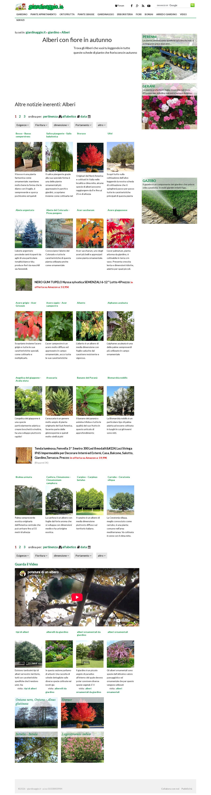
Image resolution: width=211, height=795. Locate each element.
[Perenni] (169, 56)
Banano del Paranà (87, 377)
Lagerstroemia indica (76, 734)
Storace (81, 133)
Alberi (65, 32)
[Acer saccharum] (91, 233)
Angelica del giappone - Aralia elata (28, 379)
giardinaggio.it (36, 32)
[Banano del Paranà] (91, 400)
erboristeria (125, 14)
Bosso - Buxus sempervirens (23, 135)
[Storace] (82, 712)
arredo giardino (166, 14)
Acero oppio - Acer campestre (56, 304)
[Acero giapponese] (121, 233)
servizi (20, 20)
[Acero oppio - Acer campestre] (60, 326)
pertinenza (50, 116)
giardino (21, 14)
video (183, 14)
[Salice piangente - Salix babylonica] (60, 156)
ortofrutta (67, 14)
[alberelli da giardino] (59, 654)
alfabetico (69, 116)
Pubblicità (186, 788)
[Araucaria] (60, 400)
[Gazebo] (169, 200)
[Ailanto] (91, 326)
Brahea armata (24, 477)
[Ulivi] (121, 156)
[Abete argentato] (30, 233)
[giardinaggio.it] (39, 6)
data (83, 116)
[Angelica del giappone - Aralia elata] (30, 400)
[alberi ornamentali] (120, 654)
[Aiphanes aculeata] (121, 326)
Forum (120, 5)
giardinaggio (105, 14)
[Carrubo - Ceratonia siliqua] (121, 500)
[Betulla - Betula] (36, 747)
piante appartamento (43, 14)
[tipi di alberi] (28, 654)
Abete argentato (25, 210)
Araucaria (51, 377)
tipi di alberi (30, 688)
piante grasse (86, 14)
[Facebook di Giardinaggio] (131, 5)
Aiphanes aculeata (118, 302)
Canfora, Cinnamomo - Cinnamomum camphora (58, 480)
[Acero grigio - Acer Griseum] (30, 326)
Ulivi (110, 133)
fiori (139, 14)
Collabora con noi (170, 788)
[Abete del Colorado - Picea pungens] (60, 233)
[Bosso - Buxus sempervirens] (30, 156)
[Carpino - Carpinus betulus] (91, 500)
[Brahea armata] (30, 500)
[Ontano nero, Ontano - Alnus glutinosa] (36, 712)
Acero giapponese (117, 210)
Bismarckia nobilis (117, 377)
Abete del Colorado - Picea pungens (58, 211)
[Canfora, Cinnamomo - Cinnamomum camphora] (60, 500)
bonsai (149, 14)
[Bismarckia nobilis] (121, 400)
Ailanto (81, 302)
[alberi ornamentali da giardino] (90, 654)
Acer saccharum (85, 210)
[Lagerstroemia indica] (82, 747)
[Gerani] (169, 106)
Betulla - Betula (27, 734)
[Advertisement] (53, 28)
